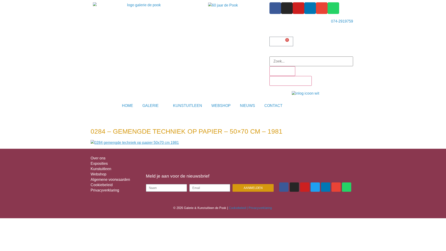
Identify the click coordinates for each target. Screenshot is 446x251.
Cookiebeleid (102, 185)
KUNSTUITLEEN (187, 106)
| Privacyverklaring (260, 208)
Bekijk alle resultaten (290, 81)
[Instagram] (287, 8)
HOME (127, 106)
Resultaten (282, 71)
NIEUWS (247, 106)
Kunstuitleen (101, 169)
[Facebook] (275, 8)
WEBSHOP (221, 106)
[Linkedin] (310, 8)
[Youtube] (298, 8)
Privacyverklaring (105, 190)
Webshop (98, 174)
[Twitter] (315, 187)
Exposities (99, 163)
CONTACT (273, 106)
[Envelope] (322, 8)
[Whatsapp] (333, 8)
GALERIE (150, 106)
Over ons (98, 158)
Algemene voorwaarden (110, 180)
